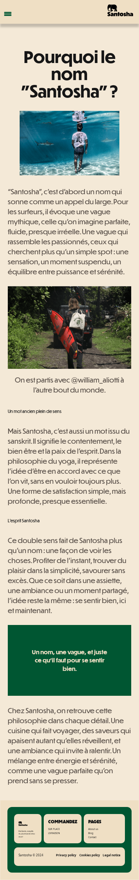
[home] (110, 10)
